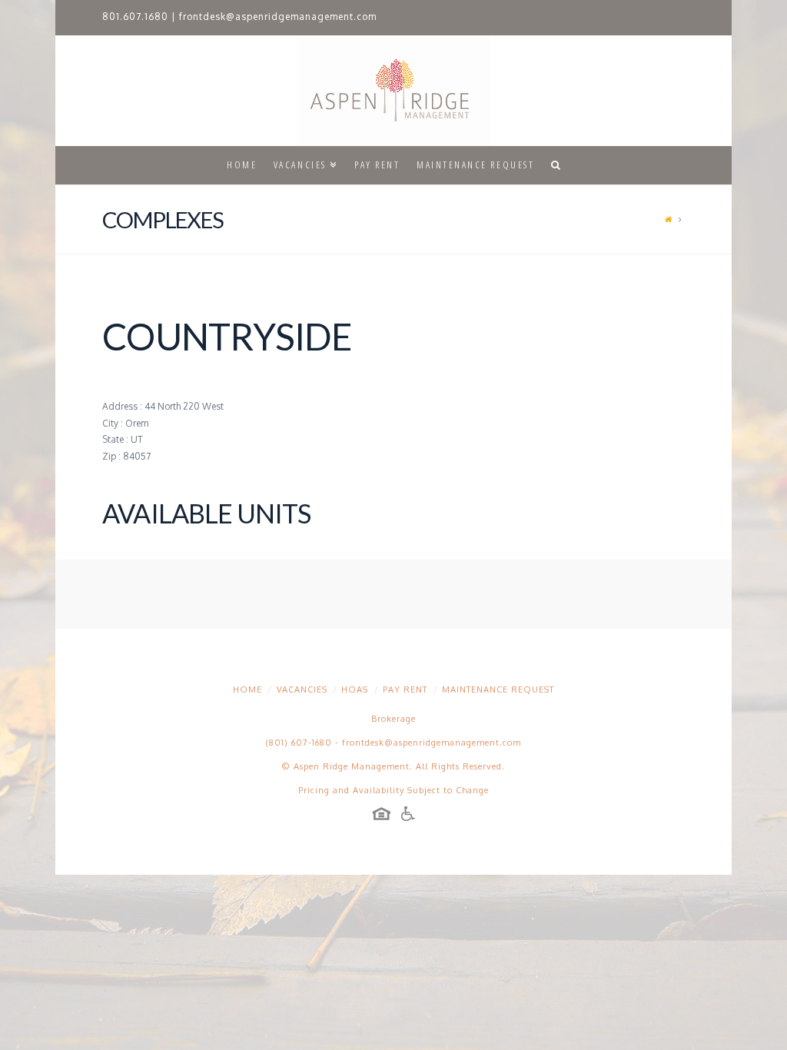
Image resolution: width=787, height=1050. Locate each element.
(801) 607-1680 (299, 742)
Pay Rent (405, 689)
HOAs (354, 689)
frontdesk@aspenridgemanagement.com (278, 16)
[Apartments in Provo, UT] (393, 90)
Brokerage (393, 718)
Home (247, 689)
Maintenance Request (498, 689)
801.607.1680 (135, 16)
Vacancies (302, 689)
